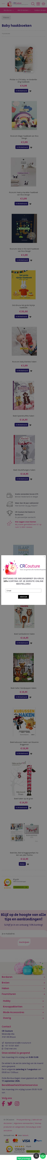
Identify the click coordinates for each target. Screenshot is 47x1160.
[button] (36, 1156)
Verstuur (23, 597)
